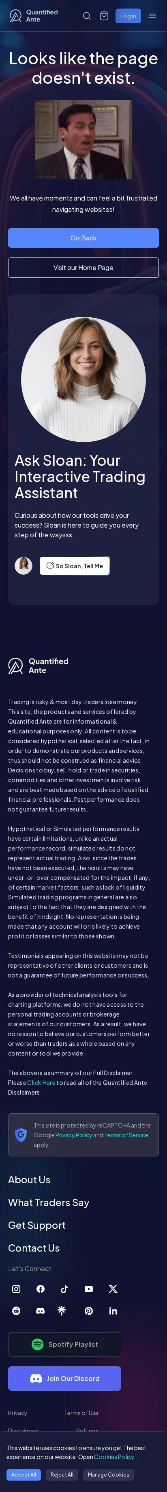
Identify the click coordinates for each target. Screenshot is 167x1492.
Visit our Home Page (83, 267)
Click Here (41, 1082)
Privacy (18, 1412)
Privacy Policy (74, 1135)
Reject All (62, 1475)
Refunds (87, 1430)
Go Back (83, 237)
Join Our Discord (73, 1378)
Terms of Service (126, 1135)
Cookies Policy (114, 1456)
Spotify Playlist (73, 1344)
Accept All (23, 1475)
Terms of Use (81, 1412)
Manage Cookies (108, 1475)
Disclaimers (23, 1430)
